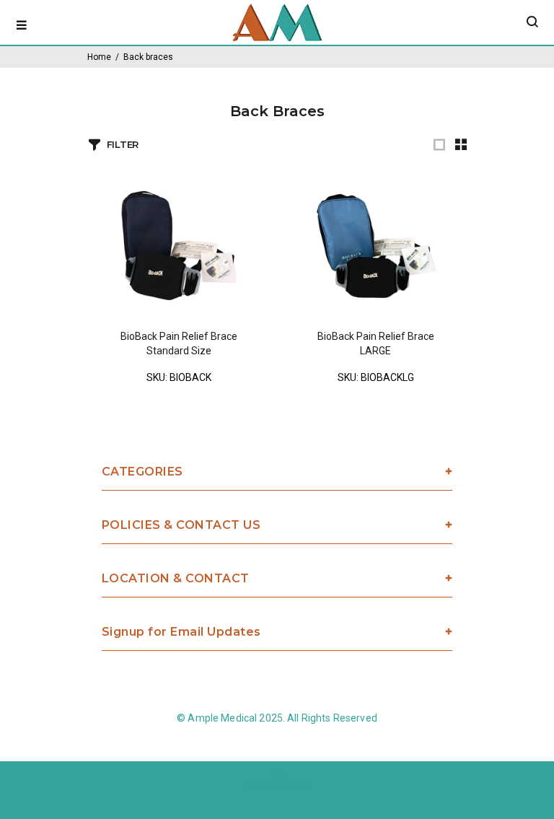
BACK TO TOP (277, 786)
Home (99, 57)
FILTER (122, 144)
